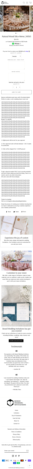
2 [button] (17, 33)
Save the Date (16, 418)
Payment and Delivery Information (16, 429)
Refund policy (16, 439)
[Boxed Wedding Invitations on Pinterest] (19, 456)
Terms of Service (16, 437)
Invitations (16, 413)
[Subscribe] (27, 451)
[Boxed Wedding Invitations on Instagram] (13, 456)
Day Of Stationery (16, 415)
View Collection (16, 340)
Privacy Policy (16, 434)
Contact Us (16, 423)
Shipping (11, 45)
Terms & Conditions (16, 431)
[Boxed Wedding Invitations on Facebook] (16, 456)
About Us (16, 421)
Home (16, 410)
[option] (16, 19)
